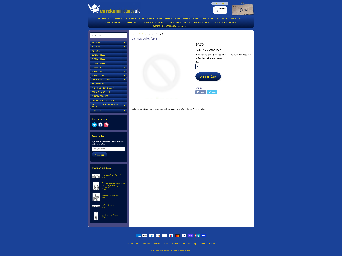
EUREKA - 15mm (165, 18)
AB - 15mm (104, 18)
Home (134, 33)
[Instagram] (106, 124)
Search (130, 243)
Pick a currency (220, 8)
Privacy (157, 243)
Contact (211, 243)
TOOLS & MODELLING (180, 22)
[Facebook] (100, 124)
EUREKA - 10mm (147, 18)
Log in (215, 4)
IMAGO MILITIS (133, 22)
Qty (197, 62)
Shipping (147, 243)
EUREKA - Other (237, 18)
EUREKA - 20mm (201, 18)
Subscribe (99, 154)
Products (142, 33)
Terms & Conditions (171, 243)
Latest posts (109, 111)
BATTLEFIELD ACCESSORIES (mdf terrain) (171, 26)
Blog (194, 243)
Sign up (224, 4)
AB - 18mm (117, 18)
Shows (202, 243)
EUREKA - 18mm (183, 18)
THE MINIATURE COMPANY (155, 22)
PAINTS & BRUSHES (202, 22)
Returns (186, 243)
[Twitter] (94, 124)
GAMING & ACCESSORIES (226, 22)
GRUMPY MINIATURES (114, 22)
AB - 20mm (131, 18)
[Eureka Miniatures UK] (114, 8)
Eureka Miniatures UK (170, 250)
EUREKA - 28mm (219, 18)
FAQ (138, 243)
